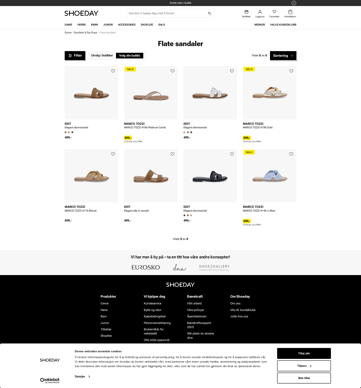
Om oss (235, 303)
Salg (161, 24)
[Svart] (72, 132)
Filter (78, 55)
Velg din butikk (129, 55)
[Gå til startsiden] (81, 13)
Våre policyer (195, 310)
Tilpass (302, 365)
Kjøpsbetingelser (155, 316)
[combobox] (167, 13)
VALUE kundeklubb (283, 24)
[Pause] (293, 3)
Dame (68, 24)
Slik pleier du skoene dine (200, 336)
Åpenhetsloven (196, 316)
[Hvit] (69, 132)
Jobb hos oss (239, 316)
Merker (259, 24)
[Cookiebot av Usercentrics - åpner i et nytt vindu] (49, 380)
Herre (81, 24)
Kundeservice (152, 303)
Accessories (127, 24)
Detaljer (80, 376)
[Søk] (210, 13)
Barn (94, 24)
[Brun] (188, 132)
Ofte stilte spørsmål (157, 340)
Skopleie (147, 24)
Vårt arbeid (194, 303)
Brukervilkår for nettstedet (154, 331)
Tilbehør (106, 329)
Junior (108, 24)
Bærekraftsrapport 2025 (199, 325)
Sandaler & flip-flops (85, 32)
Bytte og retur (152, 310)
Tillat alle (304, 353)
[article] (91, 98)
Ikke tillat (304, 378)
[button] (283, 55)
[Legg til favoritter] (113, 71)
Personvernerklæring (157, 323)
